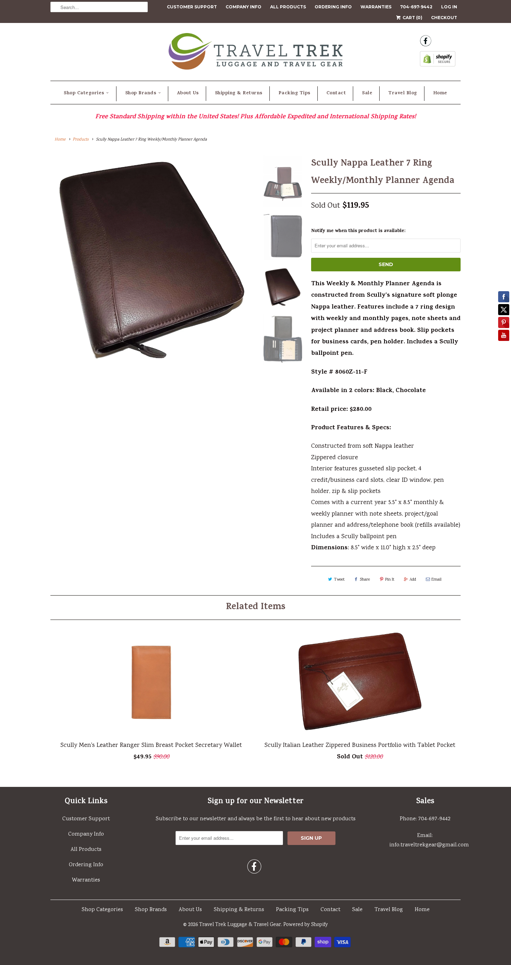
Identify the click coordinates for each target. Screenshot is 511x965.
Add (412, 580)
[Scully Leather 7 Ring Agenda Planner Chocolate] (151, 259)
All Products (288, 6)
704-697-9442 (416, 6)
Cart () (412, 17)
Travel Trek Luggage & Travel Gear (240, 925)
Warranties (375, 6)
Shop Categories (84, 93)
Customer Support (192, 6)
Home (440, 93)
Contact (336, 93)
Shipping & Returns (238, 93)
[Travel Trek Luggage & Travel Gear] (255, 53)
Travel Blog (402, 93)
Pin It (389, 580)
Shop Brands (140, 93)
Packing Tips (294, 93)
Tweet (339, 580)
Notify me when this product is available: (358, 231)
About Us (188, 93)
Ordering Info (333, 6)
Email (436, 580)
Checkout (444, 17)
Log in (449, 6)
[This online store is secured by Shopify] (437, 61)
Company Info (243, 6)
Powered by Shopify (305, 925)
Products (81, 140)
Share (365, 580)
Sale (367, 93)
